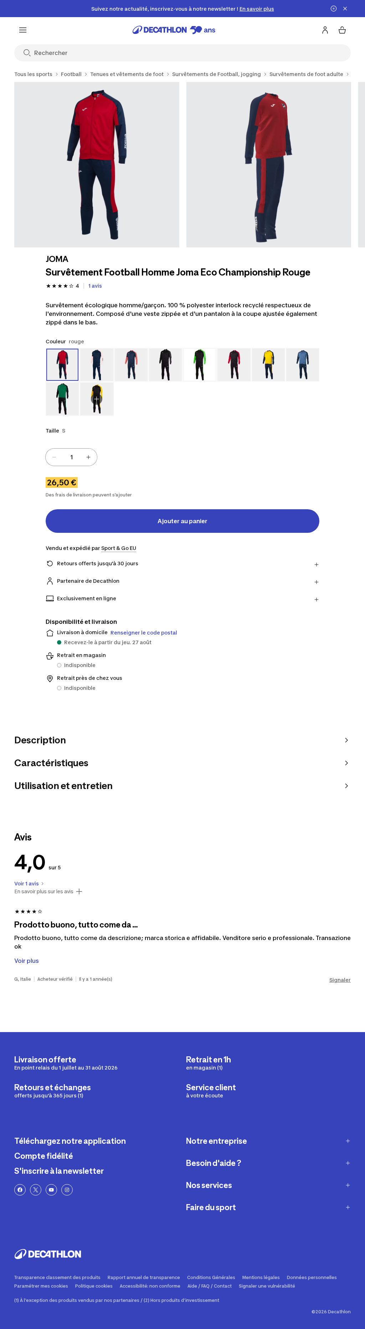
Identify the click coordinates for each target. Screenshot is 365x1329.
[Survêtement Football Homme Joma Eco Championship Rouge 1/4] (96, 164)
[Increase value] (88, 457)
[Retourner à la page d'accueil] (174, 30)
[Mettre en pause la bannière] (333, 8)
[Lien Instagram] (67, 1190)
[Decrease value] (54, 457)
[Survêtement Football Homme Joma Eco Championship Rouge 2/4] (268, 164)
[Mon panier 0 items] (342, 30)
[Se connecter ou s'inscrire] (325, 30)
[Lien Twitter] (35, 1190)
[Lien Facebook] (20, 1190)
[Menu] (22, 30)
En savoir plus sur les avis (43, 891)
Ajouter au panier (182, 521)
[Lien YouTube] (51, 1190)
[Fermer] (345, 8)
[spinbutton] (71, 457)
